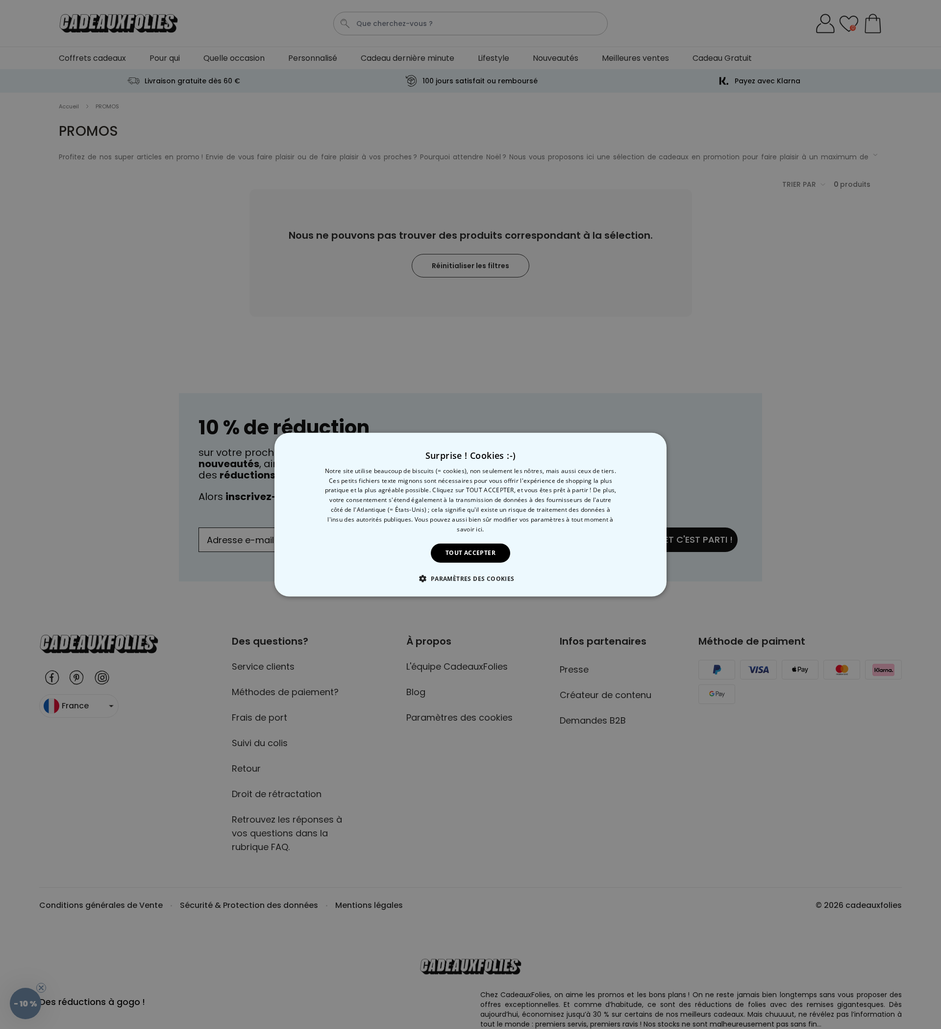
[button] (470, 578)
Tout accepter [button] (470, 553)
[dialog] (470, 514)
